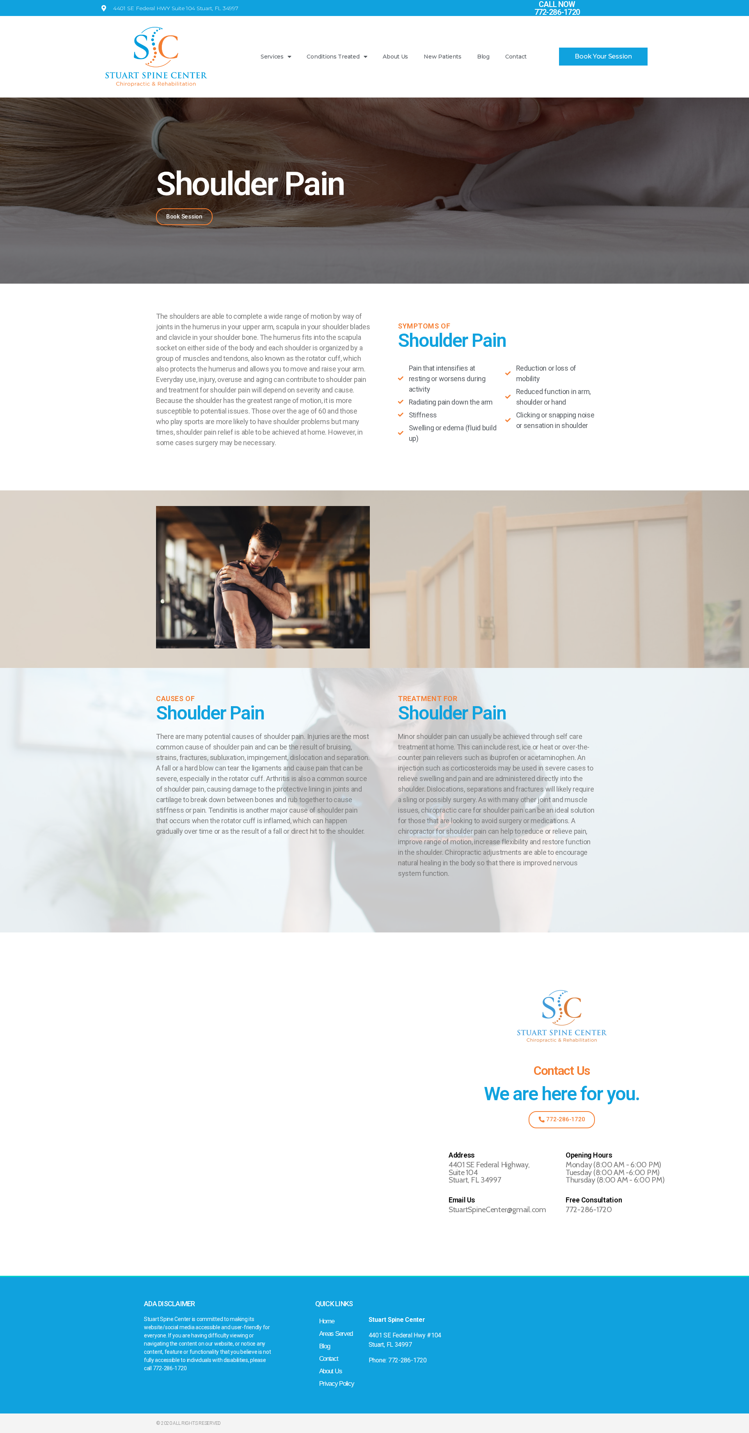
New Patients (442, 56)
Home (326, 1321)
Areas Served (336, 1333)
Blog (483, 56)
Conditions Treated (333, 56)
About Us (395, 56)
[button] (603, 57)
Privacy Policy (336, 1383)
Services (272, 56)
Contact (516, 56)
